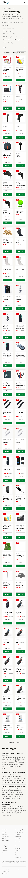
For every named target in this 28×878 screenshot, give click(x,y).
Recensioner (18, 852)
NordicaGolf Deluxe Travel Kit (20, 470)
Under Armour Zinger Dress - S (7, 356)
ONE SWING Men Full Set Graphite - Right (20, 642)
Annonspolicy (18, 869)
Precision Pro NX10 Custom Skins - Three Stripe (19, 72)
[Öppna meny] (24, 2)
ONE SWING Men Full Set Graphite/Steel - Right (7, 700)
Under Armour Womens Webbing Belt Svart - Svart (7, 415)
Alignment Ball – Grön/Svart (20, 211)
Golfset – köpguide (8, 37)
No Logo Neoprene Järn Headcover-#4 (7, 185)
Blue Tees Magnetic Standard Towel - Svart (7, 329)
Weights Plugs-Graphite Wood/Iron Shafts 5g (7, 586)
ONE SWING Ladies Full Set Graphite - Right (7, 642)
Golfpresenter (19, 832)
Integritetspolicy (5, 869)
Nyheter (17, 855)
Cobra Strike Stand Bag (6, 470)
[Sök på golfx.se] (21, 2)
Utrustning (18, 848)
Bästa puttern (6, 40)
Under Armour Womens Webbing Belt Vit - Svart (7, 443)
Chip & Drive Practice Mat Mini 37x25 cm (7, 555)
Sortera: (14, 52)
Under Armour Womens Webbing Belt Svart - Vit (20, 415)
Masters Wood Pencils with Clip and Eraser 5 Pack (20, 386)
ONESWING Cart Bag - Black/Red (7, 498)
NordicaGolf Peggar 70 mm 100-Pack (19, 727)
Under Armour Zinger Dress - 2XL (20, 328)
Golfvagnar (18, 834)
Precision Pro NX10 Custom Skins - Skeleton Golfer (20, 529)
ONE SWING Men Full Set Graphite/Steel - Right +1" (20, 700)
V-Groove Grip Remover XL (20, 556)
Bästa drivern (19, 37)
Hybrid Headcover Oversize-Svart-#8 (20, 129)
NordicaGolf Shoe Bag (6, 298)
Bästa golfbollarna (8, 28)
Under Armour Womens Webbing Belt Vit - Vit (20, 443)
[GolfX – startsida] (6, 2)
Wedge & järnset (17, 40)
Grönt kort (18, 841)
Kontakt (4, 838)
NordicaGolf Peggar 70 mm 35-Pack (7, 727)
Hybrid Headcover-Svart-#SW (19, 99)
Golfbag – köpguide (8, 31)
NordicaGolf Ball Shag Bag (20, 498)
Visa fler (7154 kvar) (14, 742)
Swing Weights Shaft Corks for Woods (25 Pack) (7, 242)
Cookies (12, 869)
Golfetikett (5, 850)
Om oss (4, 832)
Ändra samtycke (5, 871)
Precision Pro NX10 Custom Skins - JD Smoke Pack (7, 72)
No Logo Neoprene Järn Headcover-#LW (7, 214)
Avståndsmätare (19, 839)
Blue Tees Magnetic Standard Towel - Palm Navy (20, 300)
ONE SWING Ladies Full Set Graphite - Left (20, 614)
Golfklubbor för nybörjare (9, 34)
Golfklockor (18, 836)
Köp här (7, 80)
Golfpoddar (18, 857)
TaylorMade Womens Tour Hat (19, 585)
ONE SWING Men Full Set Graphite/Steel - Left (7, 672)
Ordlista (4, 852)
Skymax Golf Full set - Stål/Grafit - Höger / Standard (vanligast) (7, 615)
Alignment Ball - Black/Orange (7, 154)
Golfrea (17, 850)
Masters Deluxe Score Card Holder (7, 385)
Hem (3, 8)
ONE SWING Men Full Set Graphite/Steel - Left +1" (20, 672)
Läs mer (7, 76)
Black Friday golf (7, 42)
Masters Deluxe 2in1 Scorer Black (20, 356)
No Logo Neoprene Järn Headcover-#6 (20, 185)
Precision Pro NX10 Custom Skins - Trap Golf (7, 99)
